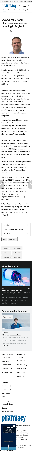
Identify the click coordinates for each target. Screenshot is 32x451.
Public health (12, 239)
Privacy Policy (22, 365)
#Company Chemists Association (12, 257)
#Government (6, 248)
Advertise (20, 376)
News (4, 239)
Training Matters (7, 386)
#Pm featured (17, 248)
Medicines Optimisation (6, 363)
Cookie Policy (22, 369)
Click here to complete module (9, 429)
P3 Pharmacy (6, 397)
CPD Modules (5, 332)
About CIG (21, 372)
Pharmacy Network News (7, 402)
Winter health (7, 372)
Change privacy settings (6, 450)
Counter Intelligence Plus (7, 409)
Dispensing (6, 357)
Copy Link (7, 225)
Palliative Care (7, 369)
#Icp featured (6, 252)
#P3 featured (17, 252)
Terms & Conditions (21, 359)
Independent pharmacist (6, 391)
